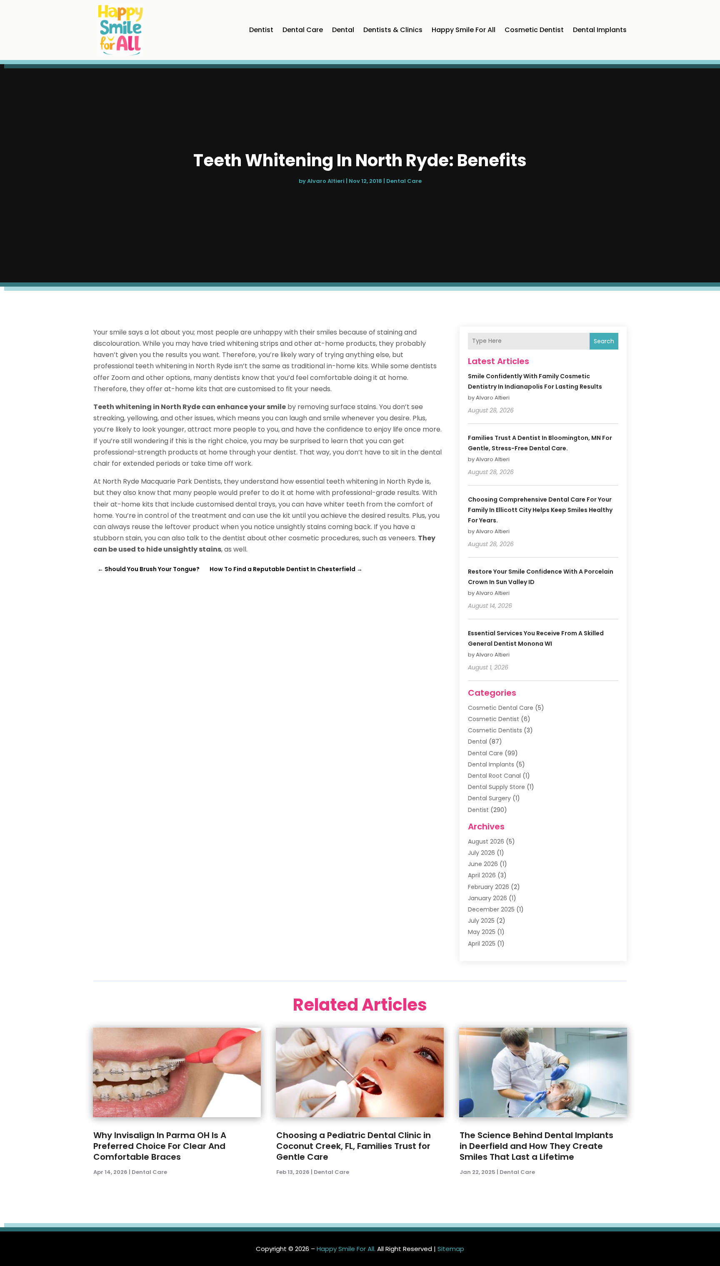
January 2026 (487, 898)
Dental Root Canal (494, 776)
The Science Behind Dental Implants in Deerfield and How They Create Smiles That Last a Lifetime (536, 1146)
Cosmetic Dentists (495, 730)
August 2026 (486, 841)
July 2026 (481, 853)
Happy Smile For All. (346, 1248)
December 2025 (491, 909)
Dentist (261, 30)
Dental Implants (600, 30)
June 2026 (483, 864)
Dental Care (302, 30)
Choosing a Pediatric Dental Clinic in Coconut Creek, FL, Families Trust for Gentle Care (353, 1146)
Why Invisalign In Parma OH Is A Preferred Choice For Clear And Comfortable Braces (159, 1146)
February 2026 (488, 887)
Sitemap (451, 1248)
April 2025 (481, 943)
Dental (343, 30)
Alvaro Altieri (326, 181)
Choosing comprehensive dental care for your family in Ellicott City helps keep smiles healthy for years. (540, 509)
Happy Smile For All (463, 30)
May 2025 (481, 932)
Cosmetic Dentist (534, 30)
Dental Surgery (489, 798)
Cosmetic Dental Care (500, 708)
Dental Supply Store (496, 787)
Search (604, 341)
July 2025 (481, 920)
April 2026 (482, 875)
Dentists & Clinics (392, 30)
